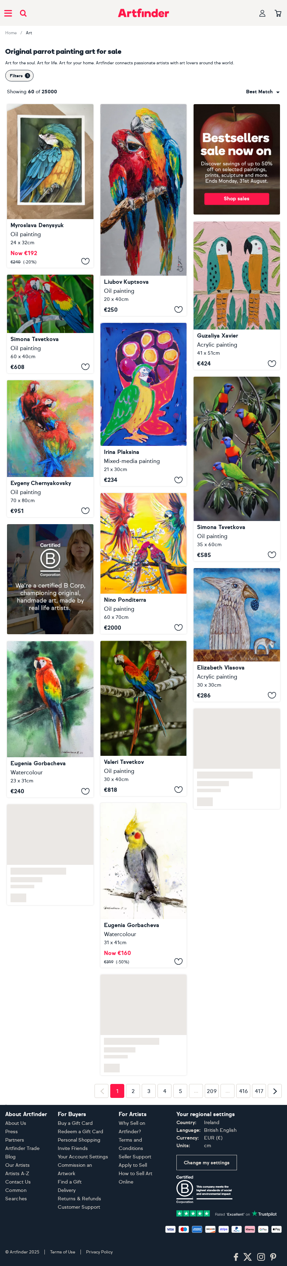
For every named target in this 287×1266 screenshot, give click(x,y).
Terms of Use (62, 1252)
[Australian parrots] (143, 563)
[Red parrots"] (50, 448)
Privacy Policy (99, 1252)
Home (11, 32)
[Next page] (275, 1091)
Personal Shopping (79, 1140)
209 (212, 1091)
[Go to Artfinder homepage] (143, 13)
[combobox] (263, 92)
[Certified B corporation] (204, 1189)
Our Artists (17, 1165)
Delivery (67, 1190)
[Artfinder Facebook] (236, 1257)
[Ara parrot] (50, 719)
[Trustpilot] (226, 1212)
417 (259, 1091)
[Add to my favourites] (85, 261)
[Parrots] (50, 324)
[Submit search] (23, 13)
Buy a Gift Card (75, 1123)
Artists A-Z (17, 1174)
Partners (14, 1140)
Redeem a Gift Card (80, 1132)
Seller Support (135, 1157)
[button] (263, 92)
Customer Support (79, 1207)
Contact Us (18, 1182)
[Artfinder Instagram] (261, 1257)
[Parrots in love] (143, 210)
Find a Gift (70, 1182)
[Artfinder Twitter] (247, 1257)
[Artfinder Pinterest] (273, 1257)
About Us (15, 1123)
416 (243, 1091)
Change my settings (207, 1163)
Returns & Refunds (79, 1199)
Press (11, 1132)
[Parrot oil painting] (50, 186)
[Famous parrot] (237, 635)
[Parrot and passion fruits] (143, 404)
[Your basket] (278, 13)
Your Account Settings (83, 1157)
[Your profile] (262, 13)
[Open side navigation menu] (8, 13)
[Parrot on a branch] (143, 885)
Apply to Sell (133, 1165)
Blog (10, 1157)
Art (29, 32)
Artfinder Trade (22, 1148)
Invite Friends (73, 1148)
